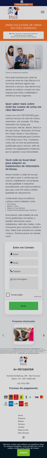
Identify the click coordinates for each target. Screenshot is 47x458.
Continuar (23, 453)
